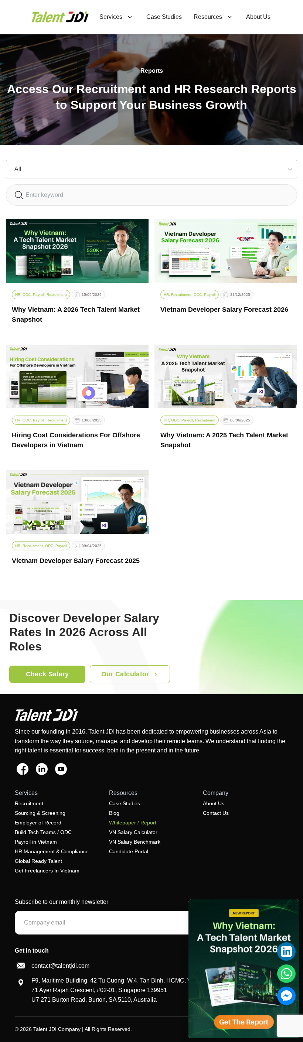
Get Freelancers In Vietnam (47, 871)
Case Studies (124, 803)
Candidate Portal (128, 851)
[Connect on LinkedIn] (286, 951)
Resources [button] (208, 17)
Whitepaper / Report (132, 823)
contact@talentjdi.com (60, 966)
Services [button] (110, 17)
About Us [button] (258, 17)
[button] (60, 17)
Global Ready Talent (38, 861)
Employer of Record (38, 823)
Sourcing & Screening (40, 813)
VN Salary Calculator (133, 832)
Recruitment (29, 803)
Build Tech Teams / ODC (43, 832)
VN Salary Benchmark (134, 842)
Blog (114, 813)
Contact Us (216, 813)
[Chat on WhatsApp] (286, 973)
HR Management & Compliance (52, 851)
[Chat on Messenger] (286, 996)
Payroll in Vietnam (36, 842)
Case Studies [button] (164, 17)
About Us (213, 803)
